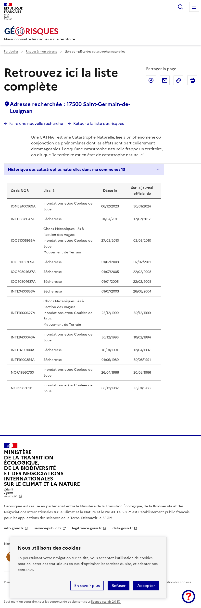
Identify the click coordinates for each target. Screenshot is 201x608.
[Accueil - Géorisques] (39, 31)
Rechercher (180, 7)
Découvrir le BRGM (96, 518)
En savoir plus (87, 585)
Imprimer (192, 80)
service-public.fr (47, 528)
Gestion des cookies (177, 582)
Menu (194, 7)
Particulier (11, 51)
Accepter (146, 585)
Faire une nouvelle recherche (36, 123)
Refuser (119, 585)
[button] (188, 596)
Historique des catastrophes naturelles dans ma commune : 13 (66, 169)
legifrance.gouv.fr (87, 528)
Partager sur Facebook (151, 80)
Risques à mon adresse (41, 51)
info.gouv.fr (14, 528)
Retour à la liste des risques (98, 123)
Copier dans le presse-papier (178, 80)
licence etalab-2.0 (103, 601)
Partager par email (165, 80)
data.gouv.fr (123, 528)
